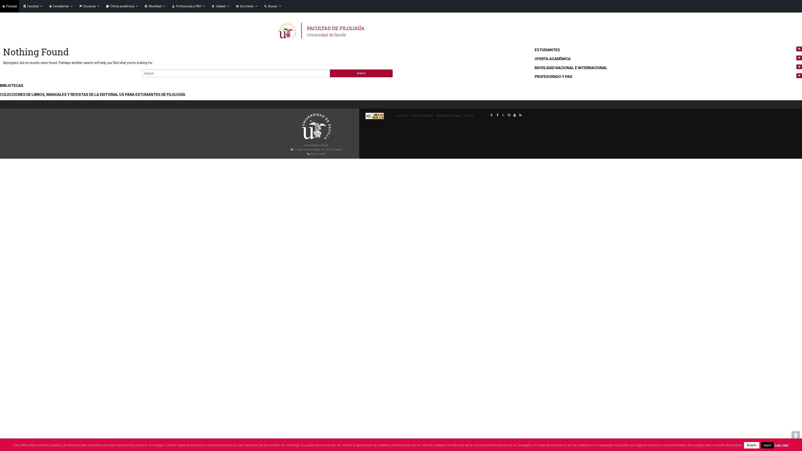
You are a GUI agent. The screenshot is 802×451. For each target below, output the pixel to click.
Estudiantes (61, 6)
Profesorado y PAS (188, 6)
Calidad (221, 6)
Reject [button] (767, 445)
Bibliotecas (11, 85)
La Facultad (402, 115)
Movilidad (155, 6)
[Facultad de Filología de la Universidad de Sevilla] (322, 31)
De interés (247, 6)
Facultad (33, 6)
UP (796, 435)
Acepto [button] (751, 445)
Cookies (468, 115)
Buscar (272, 6)
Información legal (422, 115)
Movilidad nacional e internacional (571, 68)
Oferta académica (122, 6)
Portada (11, 6)
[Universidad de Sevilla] (316, 126)
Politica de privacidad (448, 115)
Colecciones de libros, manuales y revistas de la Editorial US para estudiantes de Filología (92, 94)
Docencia (90, 6)
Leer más (781, 445)
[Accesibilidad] (374, 116)
